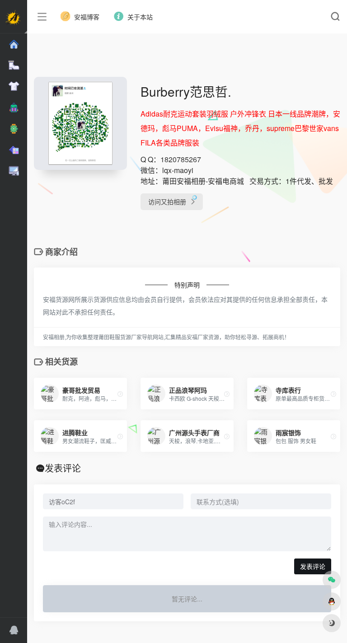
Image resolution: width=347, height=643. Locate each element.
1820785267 (180, 159)
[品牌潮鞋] (13, 65)
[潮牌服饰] (13, 86)
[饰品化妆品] (13, 150)
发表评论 (312, 566)
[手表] (13, 129)
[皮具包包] (13, 108)
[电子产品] (13, 171)
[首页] (13, 44)
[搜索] (335, 17)
